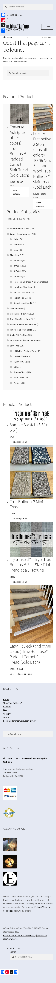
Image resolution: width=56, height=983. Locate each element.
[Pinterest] (3, 20)
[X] (3, 25)
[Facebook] (3, 14)
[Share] (3, 30)
